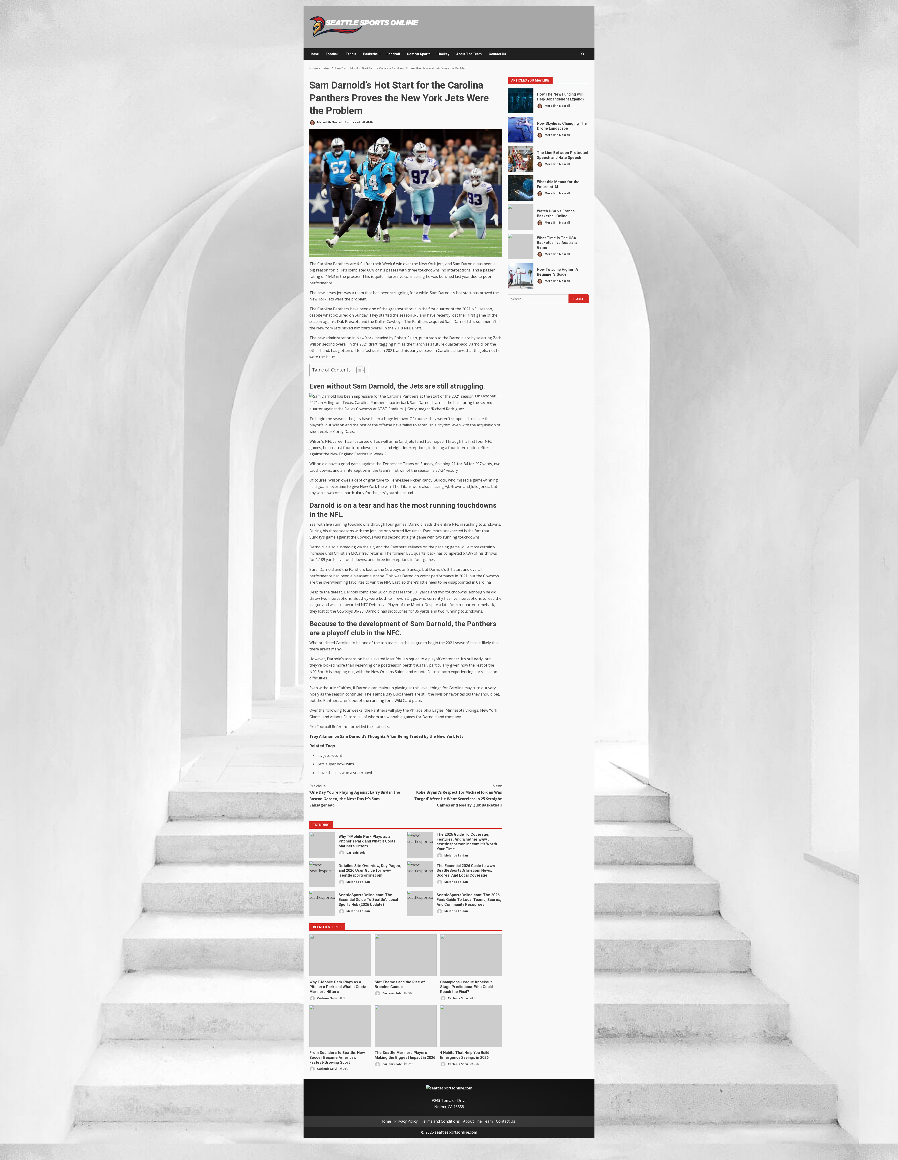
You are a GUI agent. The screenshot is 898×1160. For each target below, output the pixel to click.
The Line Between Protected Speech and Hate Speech (520, 159)
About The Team (469, 54)
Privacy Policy (406, 1121)
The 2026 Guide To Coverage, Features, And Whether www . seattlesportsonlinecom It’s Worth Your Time (420, 845)
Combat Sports (419, 54)
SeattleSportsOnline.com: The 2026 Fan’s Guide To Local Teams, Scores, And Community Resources (420, 903)
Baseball (393, 54)
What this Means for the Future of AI (520, 188)
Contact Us (497, 54)
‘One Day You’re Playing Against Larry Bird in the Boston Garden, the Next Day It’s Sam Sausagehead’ (354, 795)
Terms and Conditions (440, 1121)
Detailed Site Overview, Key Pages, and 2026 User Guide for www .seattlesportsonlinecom (322, 874)
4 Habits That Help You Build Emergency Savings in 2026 (471, 1026)
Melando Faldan (456, 855)
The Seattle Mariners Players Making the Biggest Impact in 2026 (405, 1026)
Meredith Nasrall (329, 122)
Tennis (351, 54)
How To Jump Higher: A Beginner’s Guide (520, 276)
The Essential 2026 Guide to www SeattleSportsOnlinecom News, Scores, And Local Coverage (420, 874)
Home (314, 54)
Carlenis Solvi (356, 853)
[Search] (582, 54)
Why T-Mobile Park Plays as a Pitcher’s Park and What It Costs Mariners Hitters (322, 845)
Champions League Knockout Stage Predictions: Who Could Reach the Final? (471, 955)
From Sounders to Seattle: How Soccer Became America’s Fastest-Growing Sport (340, 1026)
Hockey (443, 54)
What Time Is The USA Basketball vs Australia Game (520, 246)
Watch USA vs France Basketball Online (520, 217)
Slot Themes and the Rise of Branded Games (405, 955)
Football (332, 54)
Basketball (371, 54)
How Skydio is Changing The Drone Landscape (520, 130)
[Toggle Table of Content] (358, 370)
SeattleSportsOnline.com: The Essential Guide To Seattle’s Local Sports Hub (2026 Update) (322, 903)
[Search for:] (538, 298)
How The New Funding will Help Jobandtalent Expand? (520, 100)
